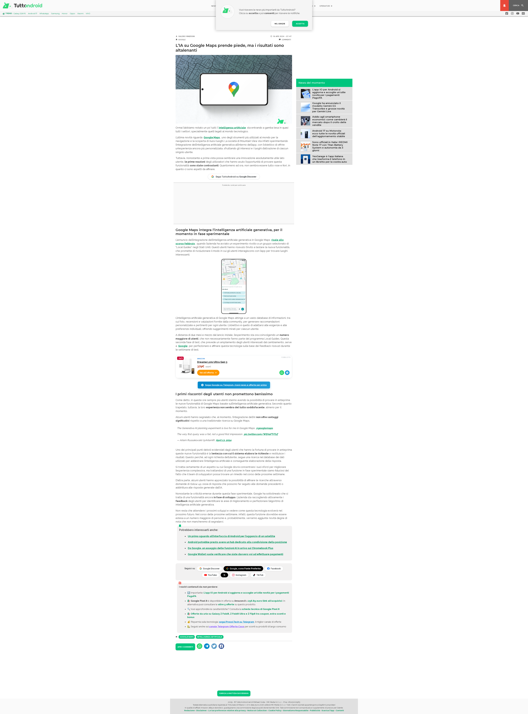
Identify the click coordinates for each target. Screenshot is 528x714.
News (214, 6)
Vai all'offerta (207, 372)
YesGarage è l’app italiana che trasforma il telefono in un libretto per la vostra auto (329, 159)
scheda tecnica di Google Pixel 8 (261, 609)
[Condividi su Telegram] (287, 372)
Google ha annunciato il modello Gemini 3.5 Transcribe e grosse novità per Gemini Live (328, 107)
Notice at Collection (257, 710)
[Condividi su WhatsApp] (281, 372)
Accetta (300, 24)
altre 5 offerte (226, 604)
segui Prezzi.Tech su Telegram (236, 621)
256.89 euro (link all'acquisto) (265, 600)
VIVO (88, 13)
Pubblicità (315, 710)
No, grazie (280, 24)
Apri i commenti (185, 647)
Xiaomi (80, 13)
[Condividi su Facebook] (221, 646)
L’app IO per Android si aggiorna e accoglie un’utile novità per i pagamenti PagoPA (329, 93)
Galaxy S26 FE (19, 13)
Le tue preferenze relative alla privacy (227, 710)
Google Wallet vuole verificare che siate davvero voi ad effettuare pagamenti (235, 554)
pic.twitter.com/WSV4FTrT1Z (261, 434)
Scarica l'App (328, 710)
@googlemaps (264, 428)
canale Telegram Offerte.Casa (226, 626)
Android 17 (32, 13)
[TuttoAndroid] (23, 5)
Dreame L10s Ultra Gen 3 (212, 362)
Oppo (72, 13)
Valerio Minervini (186, 36)
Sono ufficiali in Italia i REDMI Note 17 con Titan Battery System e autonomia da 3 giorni (330, 146)
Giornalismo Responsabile (295, 710)
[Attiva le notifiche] (504, 5)
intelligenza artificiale (232, 127)
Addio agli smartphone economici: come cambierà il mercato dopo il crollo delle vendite (329, 120)
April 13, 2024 (223, 440)
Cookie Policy (274, 710)
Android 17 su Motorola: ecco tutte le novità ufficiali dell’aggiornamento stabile (328, 133)
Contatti (340, 710)
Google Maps (212, 137)
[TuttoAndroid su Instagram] (512, 13)
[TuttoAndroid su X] (224, 575)
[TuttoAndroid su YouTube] (517, 13)
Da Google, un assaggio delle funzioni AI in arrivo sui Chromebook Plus (230, 548)
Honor (65, 13)
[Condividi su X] (214, 646)
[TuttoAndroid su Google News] (523, 13)
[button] (326, 6)
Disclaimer (201, 710)
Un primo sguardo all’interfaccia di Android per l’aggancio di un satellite (231, 536)
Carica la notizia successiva (233, 693)
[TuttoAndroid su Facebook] (506, 13)
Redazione (189, 710)
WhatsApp (44, 13)
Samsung (55, 13)
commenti (286, 39)
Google (182, 39)
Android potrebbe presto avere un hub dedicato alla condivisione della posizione (237, 542)
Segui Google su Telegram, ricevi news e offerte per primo (236, 385)
